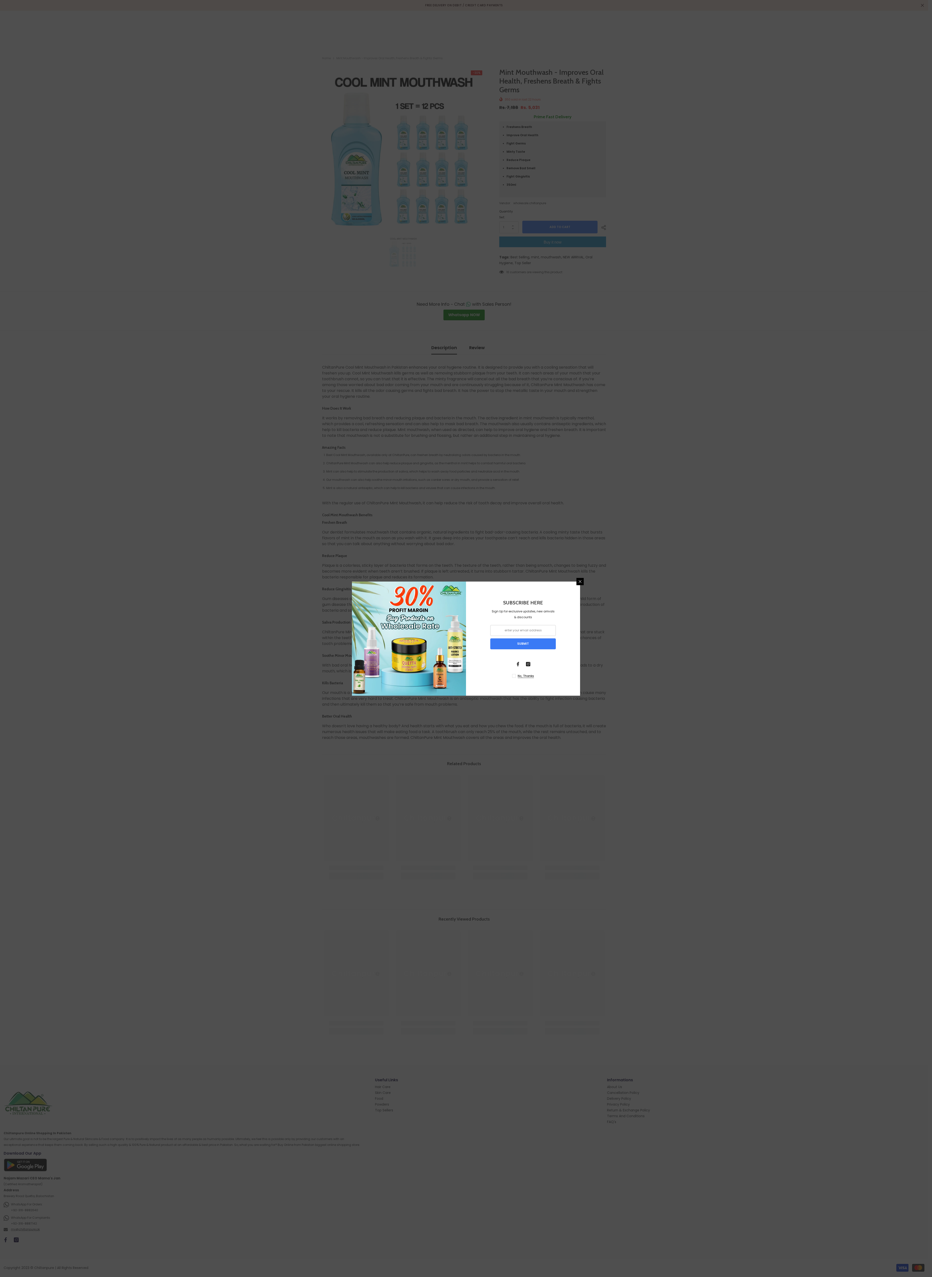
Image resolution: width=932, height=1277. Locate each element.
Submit (523, 644)
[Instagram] (528, 664)
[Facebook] (518, 664)
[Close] (580, 581)
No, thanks (526, 676)
